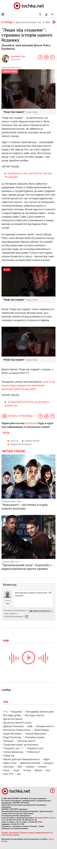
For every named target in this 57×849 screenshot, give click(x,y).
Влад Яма (16, 711)
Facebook (31, 423)
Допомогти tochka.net (29, 22)
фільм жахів (32, 441)
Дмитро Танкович (13, 726)
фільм (38, 770)
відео (47, 759)
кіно (19, 766)
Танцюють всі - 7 (13, 748)
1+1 (5, 711)
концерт (48, 763)
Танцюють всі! (35, 748)
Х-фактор (8, 755)
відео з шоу (10, 763)
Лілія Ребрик (41, 730)
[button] (46, 14)
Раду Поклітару (12, 737)
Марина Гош (18, 56)
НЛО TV (14, 441)
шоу (48, 770)
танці (16, 770)
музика (30, 766)
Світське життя (26, 741)
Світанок (8, 741)
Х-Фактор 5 (33, 752)
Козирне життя (45, 726)
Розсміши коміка (35, 737)
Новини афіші (10, 71)
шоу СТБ (8, 774)
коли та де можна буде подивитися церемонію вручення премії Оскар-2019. (28, 385)
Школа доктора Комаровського (21, 759)
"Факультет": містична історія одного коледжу (25, 506)
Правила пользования (10, 833)
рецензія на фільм (20, 444)
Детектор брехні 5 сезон (17, 722)
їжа (19, 774)
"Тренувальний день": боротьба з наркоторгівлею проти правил (27, 567)
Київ (30, 726)
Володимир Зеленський (39, 711)
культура (8, 766)
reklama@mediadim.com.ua (44, 818)
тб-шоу (27, 770)
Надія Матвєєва (12, 733)
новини (42, 766)
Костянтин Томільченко (17, 730)
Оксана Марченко (36, 733)
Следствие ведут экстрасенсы (20, 744)
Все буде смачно (34, 715)
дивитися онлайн (30, 763)
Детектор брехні (12, 719)
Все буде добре (12, 715)
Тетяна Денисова (13, 752)
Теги (6, 702)
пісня (6, 770)
